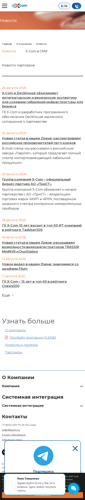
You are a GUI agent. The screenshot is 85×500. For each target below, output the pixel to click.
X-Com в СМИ (36, 51)
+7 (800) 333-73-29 (19, 424)
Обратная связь (12, 439)
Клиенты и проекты (21, 345)
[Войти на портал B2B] (64, 6)
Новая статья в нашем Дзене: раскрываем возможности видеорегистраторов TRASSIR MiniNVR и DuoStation (40, 247)
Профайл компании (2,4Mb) (32, 337)
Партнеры (13, 352)
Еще (6, 295)
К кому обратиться (14, 434)
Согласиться (42, 494)
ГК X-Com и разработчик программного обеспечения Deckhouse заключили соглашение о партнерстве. (35, 116)
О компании (15, 330)
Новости (9, 51)
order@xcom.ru (11, 429)
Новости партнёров (18, 65)
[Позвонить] (76, 6)
